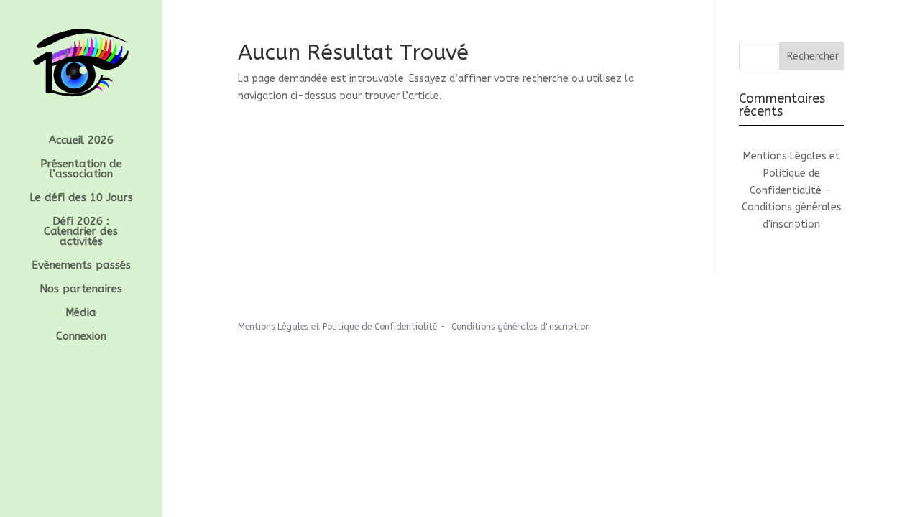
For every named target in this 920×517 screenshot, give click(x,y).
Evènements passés (81, 265)
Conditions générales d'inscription (520, 327)
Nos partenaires (81, 289)
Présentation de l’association (81, 169)
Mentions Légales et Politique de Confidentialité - (791, 173)
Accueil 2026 (81, 140)
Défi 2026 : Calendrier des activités (81, 232)
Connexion (81, 337)
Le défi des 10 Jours (81, 198)
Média (80, 313)
